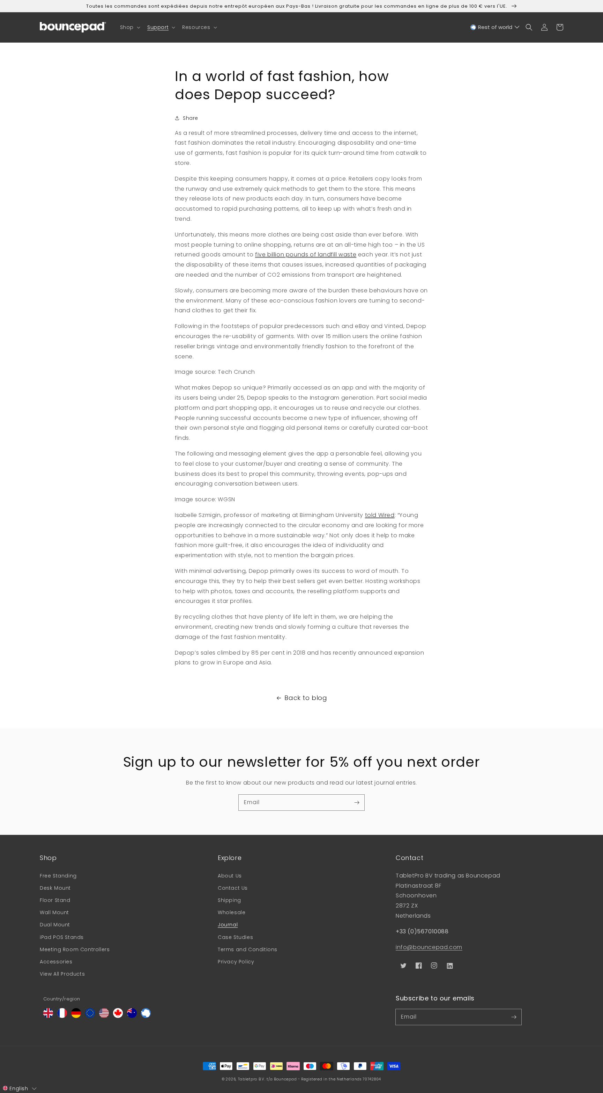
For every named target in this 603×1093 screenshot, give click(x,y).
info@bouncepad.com (429, 947)
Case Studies (235, 937)
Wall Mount (54, 912)
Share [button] (190, 118)
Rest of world (495, 27)
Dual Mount (55, 924)
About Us (230, 875)
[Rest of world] (146, 1016)
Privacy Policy (236, 961)
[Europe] (90, 1016)
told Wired (380, 515)
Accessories (56, 961)
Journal (228, 924)
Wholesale (231, 912)
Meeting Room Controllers (75, 949)
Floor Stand (55, 900)
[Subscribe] (356, 802)
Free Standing (58, 875)
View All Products (62, 973)
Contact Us (233, 887)
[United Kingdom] (48, 1016)
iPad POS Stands (62, 937)
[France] (62, 1016)
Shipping (229, 900)
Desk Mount (55, 887)
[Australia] (132, 1016)
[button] (129, 27)
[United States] (104, 1016)
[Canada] (118, 1016)
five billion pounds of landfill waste (305, 254)
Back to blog (305, 697)
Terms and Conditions (247, 949)
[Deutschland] (76, 1016)
